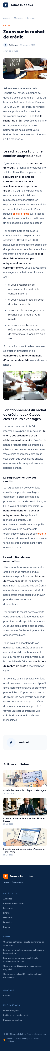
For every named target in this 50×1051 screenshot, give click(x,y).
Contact (6, 995)
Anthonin (13, 45)
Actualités (7, 899)
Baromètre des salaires (13, 903)
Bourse (6, 927)
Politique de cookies (12, 1020)
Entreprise (8, 908)
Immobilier (7, 917)
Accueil (6, 18)
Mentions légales (11, 1010)
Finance (31, 18)
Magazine (18, 18)
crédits (41, 533)
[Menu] (44, 5)
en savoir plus (21, 213)
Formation (7, 922)
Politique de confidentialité (15, 1015)
